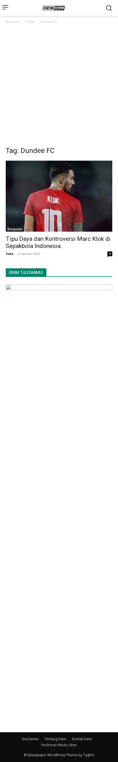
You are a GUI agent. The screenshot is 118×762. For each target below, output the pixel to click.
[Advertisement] (59, 87)
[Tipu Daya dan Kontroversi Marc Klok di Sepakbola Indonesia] (59, 196)
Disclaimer (30, 739)
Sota (9, 253)
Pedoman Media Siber (59, 745)
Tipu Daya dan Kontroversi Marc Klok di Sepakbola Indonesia (58, 242)
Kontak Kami (82, 739)
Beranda (13, 21)
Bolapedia (14, 229)
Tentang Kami (55, 739)
